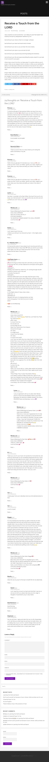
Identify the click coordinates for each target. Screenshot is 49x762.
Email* (4, 737)
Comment (7, 640)
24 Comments (22, 30)
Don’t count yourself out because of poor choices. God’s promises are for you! (23, 697)
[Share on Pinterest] (30, 84)
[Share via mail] (34, 84)
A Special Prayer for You (9, 699)
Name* (4, 731)
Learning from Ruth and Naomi (11, 695)
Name (6, 654)
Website (7, 667)
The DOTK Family (14, 30)
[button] (47, 2)
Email (6, 661)
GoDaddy (35, 755)
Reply (8, 129)
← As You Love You (5, 94)
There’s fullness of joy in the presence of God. (15, 703)
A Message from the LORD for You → (39, 94)
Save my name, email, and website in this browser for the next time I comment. (24, 674)
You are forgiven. (7, 701)
